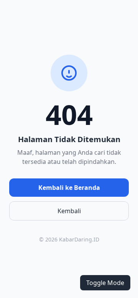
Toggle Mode (105, 283)
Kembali (69, 211)
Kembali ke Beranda (69, 187)
